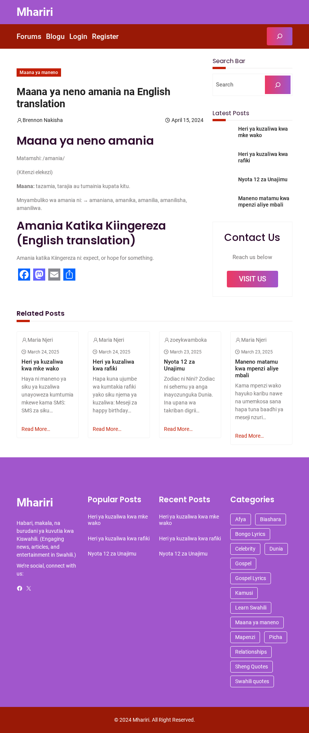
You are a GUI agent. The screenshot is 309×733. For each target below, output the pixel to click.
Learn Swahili (250, 608)
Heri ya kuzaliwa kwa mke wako (263, 132)
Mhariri (35, 12)
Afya (240, 519)
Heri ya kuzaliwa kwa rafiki (263, 157)
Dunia (276, 549)
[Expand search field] (279, 36)
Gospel (243, 563)
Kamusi (244, 593)
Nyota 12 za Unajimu (263, 179)
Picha (275, 637)
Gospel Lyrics (250, 578)
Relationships (251, 652)
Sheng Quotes (251, 667)
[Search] (278, 85)
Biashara (270, 519)
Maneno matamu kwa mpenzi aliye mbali (263, 201)
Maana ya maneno (39, 72)
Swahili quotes (252, 681)
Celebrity (245, 549)
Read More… (35, 429)
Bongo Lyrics (250, 534)
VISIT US (252, 279)
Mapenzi (245, 637)
